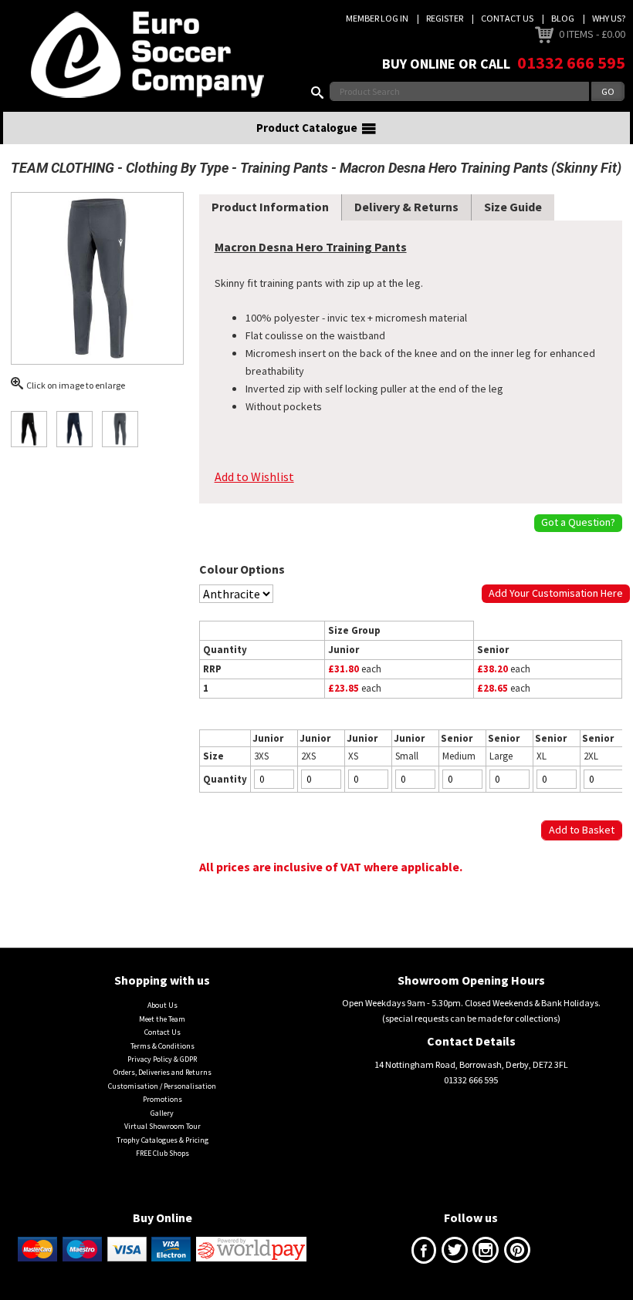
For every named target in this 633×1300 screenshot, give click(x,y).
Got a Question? (578, 522)
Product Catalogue (306, 127)
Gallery (162, 1113)
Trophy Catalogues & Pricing (162, 1140)
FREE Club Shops (162, 1153)
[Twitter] (455, 1253)
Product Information (270, 206)
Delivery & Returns (406, 206)
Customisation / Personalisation (162, 1086)
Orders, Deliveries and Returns (162, 1072)
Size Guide (513, 206)
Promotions (162, 1099)
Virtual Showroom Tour (162, 1126)
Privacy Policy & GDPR (162, 1059)
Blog (562, 18)
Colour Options (242, 569)
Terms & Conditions (162, 1046)
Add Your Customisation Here (556, 593)
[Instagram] (485, 1253)
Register (444, 18)
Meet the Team (162, 1019)
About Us (162, 1005)
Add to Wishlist (254, 476)
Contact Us (507, 18)
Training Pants (284, 168)
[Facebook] (423, 1253)
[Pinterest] (517, 1253)
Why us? (608, 18)
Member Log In (377, 18)
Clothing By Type (177, 168)
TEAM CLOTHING (62, 168)
